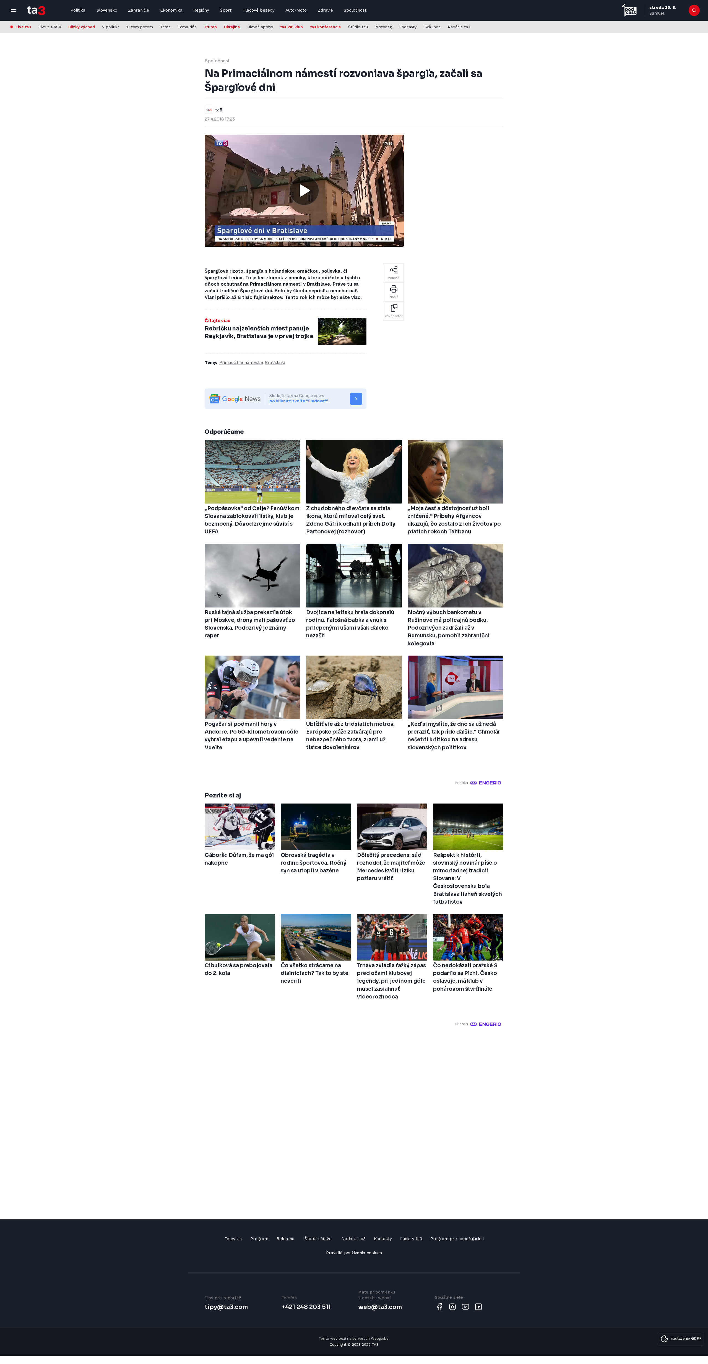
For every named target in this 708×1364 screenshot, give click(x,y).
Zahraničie (138, 10)
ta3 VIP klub (291, 27)
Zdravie (325, 10)
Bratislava (275, 362)
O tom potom (140, 27)
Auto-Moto (296, 10)
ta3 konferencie (325, 27)
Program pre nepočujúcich (457, 1238)
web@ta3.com (380, 1307)
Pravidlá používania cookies (354, 1252)
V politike (111, 27)
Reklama (286, 1238)
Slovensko (107, 10)
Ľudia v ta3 (411, 1238)
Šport (225, 10)
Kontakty (383, 1238)
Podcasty (408, 27)
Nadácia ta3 (459, 27)
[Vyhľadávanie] (694, 10)
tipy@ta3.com (226, 1307)
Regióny (201, 10)
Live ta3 (23, 27)
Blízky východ (81, 27)
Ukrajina (232, 27)
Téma (165, 27)
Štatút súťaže (318, 1238)
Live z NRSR (49, 27)
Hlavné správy (260, 27)
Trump (210, 27)
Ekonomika (171, 10)
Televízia (233, 1238)
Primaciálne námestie (241, 362)
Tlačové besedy (259, 10)
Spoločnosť (355, 10)
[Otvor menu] (13, 10)
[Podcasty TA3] (629, 10)
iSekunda (432, 27)
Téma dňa (187, 27)
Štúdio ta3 (358, 27)
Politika (78, 10)
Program (259, 1238)
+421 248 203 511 (306, 1307)
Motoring (383, 27)
